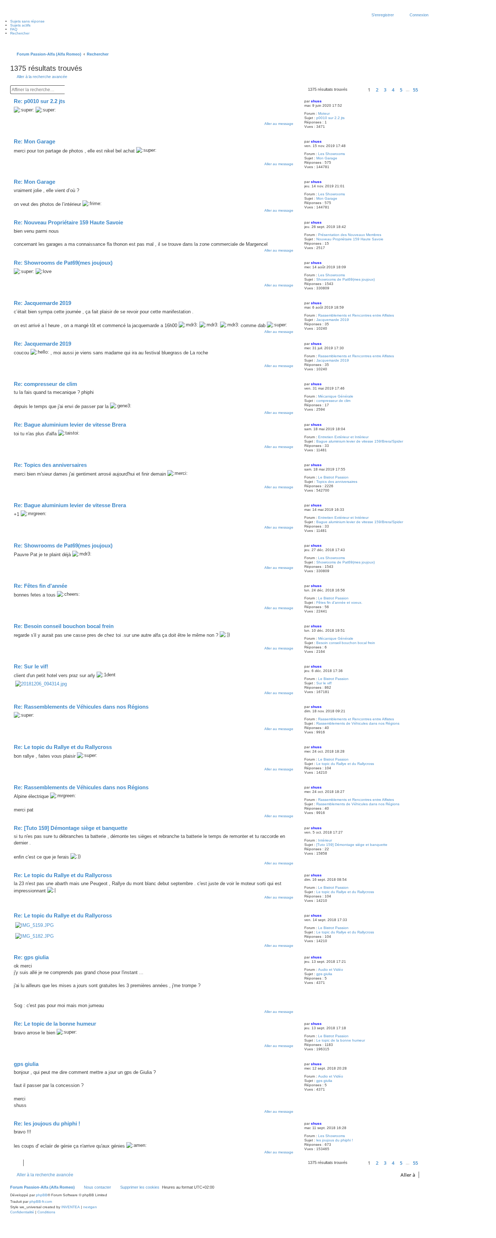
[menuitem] (22, 1212)
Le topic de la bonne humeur (340, 1040)
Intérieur (325, 840)
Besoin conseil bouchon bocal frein (345, 643)
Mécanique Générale (335, 396)
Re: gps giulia (31, 957)
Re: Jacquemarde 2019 (42, 303)
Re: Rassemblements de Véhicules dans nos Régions (81, 707)
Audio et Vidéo (330, 970)
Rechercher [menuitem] (19, 33)
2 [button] (377, 89)
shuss (316, 101)
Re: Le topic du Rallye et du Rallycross (63, 747)
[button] (356, 90)
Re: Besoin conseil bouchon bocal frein (64, 626)
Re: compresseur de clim (45, 384)
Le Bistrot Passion (333, 477)
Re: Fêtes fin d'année (40, 586)
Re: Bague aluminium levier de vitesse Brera (70, 425)
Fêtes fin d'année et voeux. (339, 602)
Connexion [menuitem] (419, 15)
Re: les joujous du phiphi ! (47, 1123)
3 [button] (385, 89)
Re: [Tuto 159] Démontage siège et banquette (70, 828)
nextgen (90, 1207)
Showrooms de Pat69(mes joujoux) (345, 279)
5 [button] (401, 89)
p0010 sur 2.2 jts (330, 118)
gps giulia (324, 974)
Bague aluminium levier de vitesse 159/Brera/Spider (359, 441)
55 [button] (415, 89)
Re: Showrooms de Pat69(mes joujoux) (63, 263)
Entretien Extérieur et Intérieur (343, 437)
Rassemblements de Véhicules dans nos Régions (357, 723)
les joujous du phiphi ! (334, 1140)
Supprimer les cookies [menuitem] (139, 1187)
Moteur (324, 113)
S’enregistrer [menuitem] (382, 15)
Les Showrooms (331, 154)
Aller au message (278, 124)
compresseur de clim (333, 401)
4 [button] (393, 89)
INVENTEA (70, 1207)
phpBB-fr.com (40, 1202)
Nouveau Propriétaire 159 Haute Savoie (349, 239)
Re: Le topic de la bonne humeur (55, 1024)
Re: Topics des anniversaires (50, 465)
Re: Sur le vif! (31, 666)
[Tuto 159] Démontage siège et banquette (351, 845)
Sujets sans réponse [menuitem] (27, 21)
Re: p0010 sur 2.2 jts (39, 101)
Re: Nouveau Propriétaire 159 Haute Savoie (68, 222)
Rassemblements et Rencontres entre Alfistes (356, 315)
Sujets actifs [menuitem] (20, 25)
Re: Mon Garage (34, 141)
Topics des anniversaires (336, 482)
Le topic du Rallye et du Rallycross (345, 764)
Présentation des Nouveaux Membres (349, 235)
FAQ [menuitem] (13, 29)
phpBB (42, 1195)
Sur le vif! (324, 683)
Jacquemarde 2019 (332, 320)
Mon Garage (326, 158)
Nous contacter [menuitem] (97, 1187)
